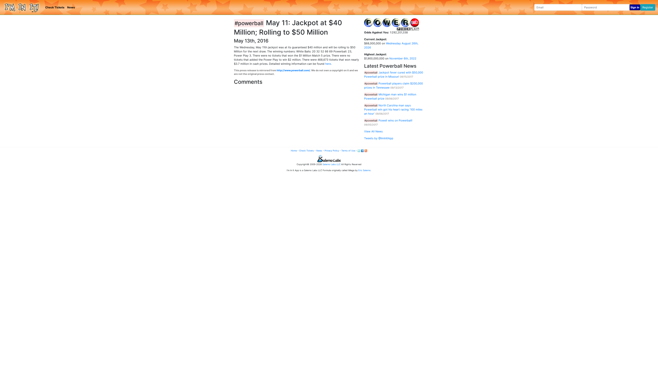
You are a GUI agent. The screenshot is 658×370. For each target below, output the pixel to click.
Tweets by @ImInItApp (378, 138)
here (328, 63)
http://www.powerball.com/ (293, 70)
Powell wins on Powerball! (395, 120)
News (71, 7)
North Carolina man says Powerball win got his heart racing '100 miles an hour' (393, 109)
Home (294, 150)
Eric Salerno (364, 170)
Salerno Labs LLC (331, 164)
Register (647, 7)
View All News (373, 131)
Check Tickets (54, 7)
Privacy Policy (332, 150)
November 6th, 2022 (402, 58)
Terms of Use (348, 150)
